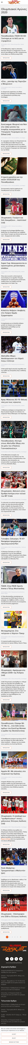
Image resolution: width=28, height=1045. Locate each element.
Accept (14, 1034)
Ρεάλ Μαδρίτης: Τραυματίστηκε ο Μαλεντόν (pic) (13, 870)
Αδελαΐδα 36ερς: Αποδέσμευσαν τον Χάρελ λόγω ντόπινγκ (12, 358)
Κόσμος (3, 365)
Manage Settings (14, 1042)
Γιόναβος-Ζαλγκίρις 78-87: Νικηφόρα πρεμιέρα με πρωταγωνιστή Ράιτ (13, 541)
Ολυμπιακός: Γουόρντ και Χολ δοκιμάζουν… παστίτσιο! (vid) (13, 220)
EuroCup (3, 735)
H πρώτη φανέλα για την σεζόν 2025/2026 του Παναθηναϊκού (12, 179)
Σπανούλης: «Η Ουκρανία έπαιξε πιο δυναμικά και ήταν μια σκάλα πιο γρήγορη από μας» (13, 994)
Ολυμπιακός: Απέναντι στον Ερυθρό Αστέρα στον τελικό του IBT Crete (13, 493)
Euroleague (3, 88)
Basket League (4, 593)
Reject (14, 1038)
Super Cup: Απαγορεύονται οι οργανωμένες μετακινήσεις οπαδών (14, 265)
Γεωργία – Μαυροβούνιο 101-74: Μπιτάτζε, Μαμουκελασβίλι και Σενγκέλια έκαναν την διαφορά (13, 982)
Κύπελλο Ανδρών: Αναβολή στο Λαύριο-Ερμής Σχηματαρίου (13, 312)
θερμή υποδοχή (5, 839)
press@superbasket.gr (17, 962)
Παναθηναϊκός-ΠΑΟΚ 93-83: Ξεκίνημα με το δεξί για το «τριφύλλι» (13, 38)
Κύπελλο (3, 320)
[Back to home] (14, 2)
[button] (2, 2)
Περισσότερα (6, 57)
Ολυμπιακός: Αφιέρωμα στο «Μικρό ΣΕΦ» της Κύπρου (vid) (13, 672)
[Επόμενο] (20, 937)
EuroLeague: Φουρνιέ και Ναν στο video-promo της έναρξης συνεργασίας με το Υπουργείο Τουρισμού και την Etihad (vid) (14, 129)
